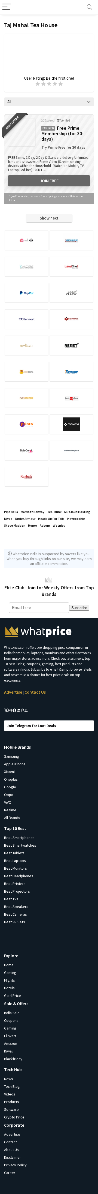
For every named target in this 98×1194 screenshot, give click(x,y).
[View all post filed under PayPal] (26, 292)
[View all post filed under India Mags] (71, 319)
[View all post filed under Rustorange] (26, 398)
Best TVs (11, 898)
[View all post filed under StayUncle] (71, 292)
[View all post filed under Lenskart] (26, 319)
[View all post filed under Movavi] (71, 424)
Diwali (8, 1051)
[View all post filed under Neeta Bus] (71, 240)
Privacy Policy (15, 1165)
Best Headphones (18, 875)
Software (11, 1109)
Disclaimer (12, 1157)
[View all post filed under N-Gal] (26, 240)
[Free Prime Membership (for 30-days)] (21, 132)
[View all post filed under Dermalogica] (71, 450)
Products (11, 1101)
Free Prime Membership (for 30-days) (62, 133)
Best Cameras (15, 914)
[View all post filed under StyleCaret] (26, 450)
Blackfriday (13, 1058)
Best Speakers (16, 906)
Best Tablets (14, 852)
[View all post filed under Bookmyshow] (71, 398)
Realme (10, 809)
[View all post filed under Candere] (26, 266)
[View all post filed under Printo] (26, 424)
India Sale (12, 1012)
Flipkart (10, 1035)
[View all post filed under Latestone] (71, 266)
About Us (11, 1149)
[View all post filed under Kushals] (26, 476)
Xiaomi (9, 771)
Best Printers (15, 883)
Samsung (11, 756)
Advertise (13, 692)
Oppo (8, 794)
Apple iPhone (15, 764)
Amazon (10, 1043)
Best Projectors (17, 891)
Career (9, 1172)
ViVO (7, 802)
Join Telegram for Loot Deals (31, 725)
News (8, 1078)
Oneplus (11, 779)
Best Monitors (15, 868)
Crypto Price (14, 1117)
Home (9, 964)
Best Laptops (15, 860)
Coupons (11, 1020)
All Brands (12, 817)
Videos (9, 1094)
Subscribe (79, 608)
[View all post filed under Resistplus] (71, 345)
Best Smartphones (19, 837)
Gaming (10, 972)
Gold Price (12, 995)
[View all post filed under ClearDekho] (26, 371)
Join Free (49, 180)
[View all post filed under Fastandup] (71, 371)
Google (10, 787)
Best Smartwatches (20, 845)
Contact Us (35, 692)
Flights (9, 980)
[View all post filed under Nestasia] (26, 345)
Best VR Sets (14, 921)
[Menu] (6, 7)
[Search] (89, 7)
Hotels (9, 987)
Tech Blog (12, 1086)
